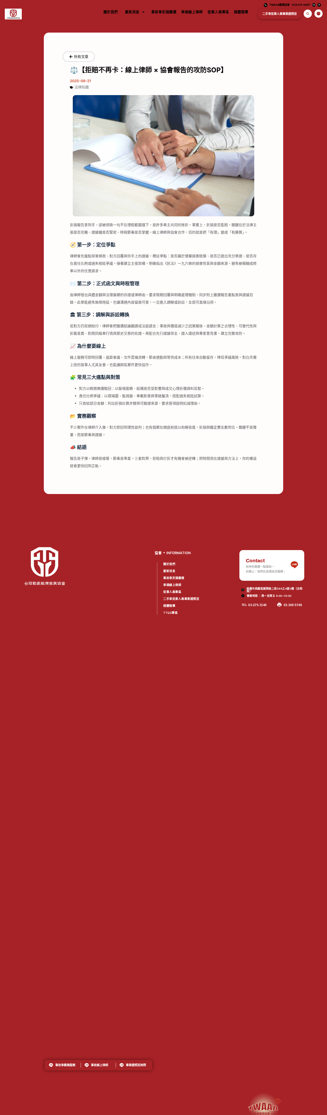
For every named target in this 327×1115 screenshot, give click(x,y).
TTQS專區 (170, 613)
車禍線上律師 (192, 12)
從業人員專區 (218, 12)
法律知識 (81, 87)
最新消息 (132, 12)
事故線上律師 (99, 1065)
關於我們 (110, 12)
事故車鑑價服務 (65, 1065)
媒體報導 (241, 12)
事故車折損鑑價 (163, 12)
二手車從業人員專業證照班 (279, 14)
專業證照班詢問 (136, 1065)
